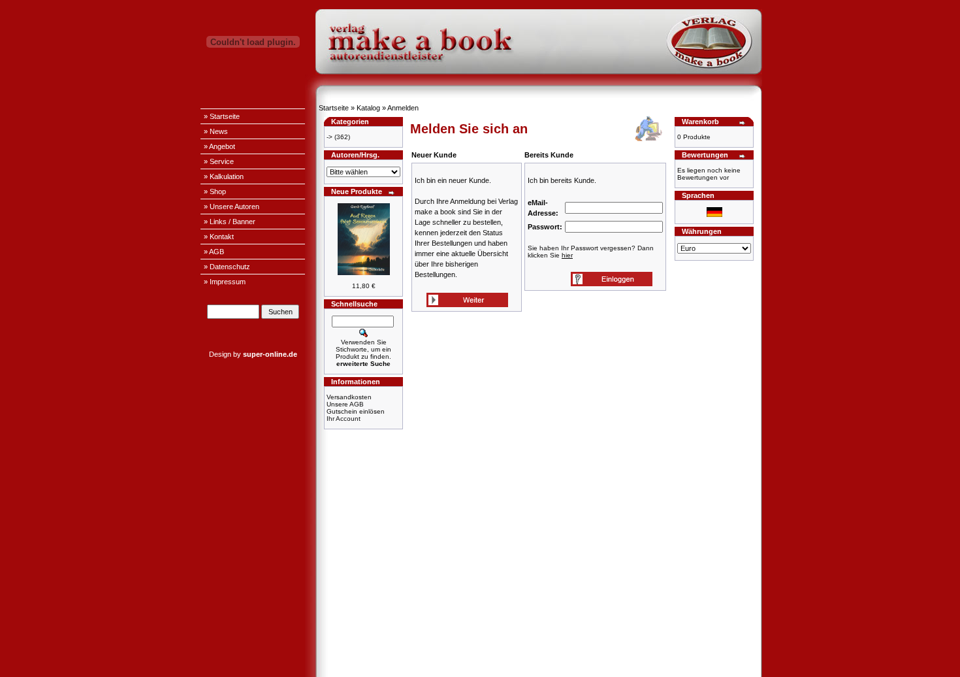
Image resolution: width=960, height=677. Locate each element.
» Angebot (219, 146)
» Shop (215, 191)
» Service (219, 161)
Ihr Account (343, 418)
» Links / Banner (229, 221)
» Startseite (222, 116)
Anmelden (403, 108)
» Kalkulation (224, 176)
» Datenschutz (227, 267)
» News (216, 131)
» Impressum (225, 282)
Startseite (334, 108)
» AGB (214, 252)
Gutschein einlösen (356, 411)
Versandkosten (349, 397)
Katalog (368, 108)
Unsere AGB (345, 404)
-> (329, 136)
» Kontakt (219, 236)
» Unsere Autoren (231, 206)
